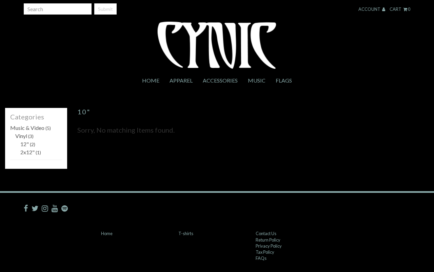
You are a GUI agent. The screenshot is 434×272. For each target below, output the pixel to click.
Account (369, 9)
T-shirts (185, 233)
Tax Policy (265, 252)
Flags (284, 80)
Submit (105, 9)
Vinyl (24, 136)
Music (256, 80)
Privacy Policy (269, 246)
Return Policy (268, 240)
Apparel (181, 80)
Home (150, 80)
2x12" (30, 152)
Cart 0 (400, 9)
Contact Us (266, 233)
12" (27, 144)
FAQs (261, 258)
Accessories (220, 80)
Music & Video (30, 127)
